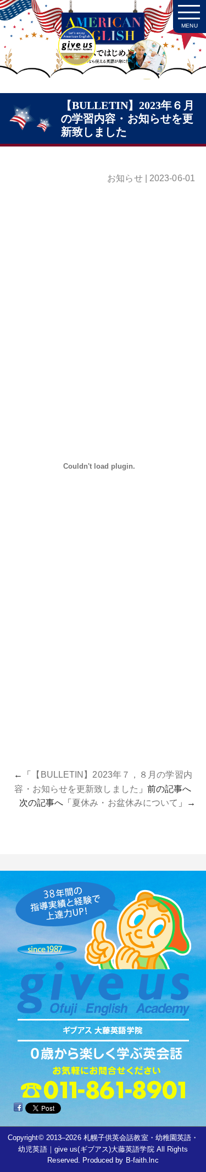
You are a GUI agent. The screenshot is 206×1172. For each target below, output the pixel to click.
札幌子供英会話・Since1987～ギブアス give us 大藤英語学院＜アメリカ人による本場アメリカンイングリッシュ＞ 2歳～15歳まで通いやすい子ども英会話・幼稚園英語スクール (103, 50)
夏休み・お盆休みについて (125, 802)
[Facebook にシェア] (18, 1107)
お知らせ (124, 178)
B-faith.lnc (142, 1160)
